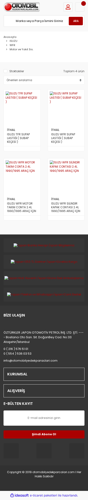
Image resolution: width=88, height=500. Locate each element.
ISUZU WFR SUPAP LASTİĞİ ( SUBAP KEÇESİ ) (63, 138)
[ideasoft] (19, 495)
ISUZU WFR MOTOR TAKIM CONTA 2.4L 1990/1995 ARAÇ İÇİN (21, 207)
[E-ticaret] (43, 495)
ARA (76, 21)
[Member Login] (68, 7)
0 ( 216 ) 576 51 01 (16, 349)
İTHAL (11, 130)
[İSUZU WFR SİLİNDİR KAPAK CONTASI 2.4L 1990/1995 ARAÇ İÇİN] (66, 176)
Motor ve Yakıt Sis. (21, 49)
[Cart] (79, 7)
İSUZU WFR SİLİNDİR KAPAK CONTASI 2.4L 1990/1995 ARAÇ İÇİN (65, 207)
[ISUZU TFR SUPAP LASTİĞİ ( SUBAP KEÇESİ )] (22, 107)
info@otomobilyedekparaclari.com (30, 360)
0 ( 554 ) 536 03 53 (17, 353)
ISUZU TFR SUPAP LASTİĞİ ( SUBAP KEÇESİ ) (18, 138)
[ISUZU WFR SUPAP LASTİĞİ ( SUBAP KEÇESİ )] (66, 107)
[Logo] (22, 7)
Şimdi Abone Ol (44, 434)
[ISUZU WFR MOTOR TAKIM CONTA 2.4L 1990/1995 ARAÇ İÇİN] (22, 176)
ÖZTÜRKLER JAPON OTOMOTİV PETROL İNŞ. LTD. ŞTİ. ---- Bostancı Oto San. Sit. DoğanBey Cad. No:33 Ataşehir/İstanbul (44, 337)
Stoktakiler (16, 71)
